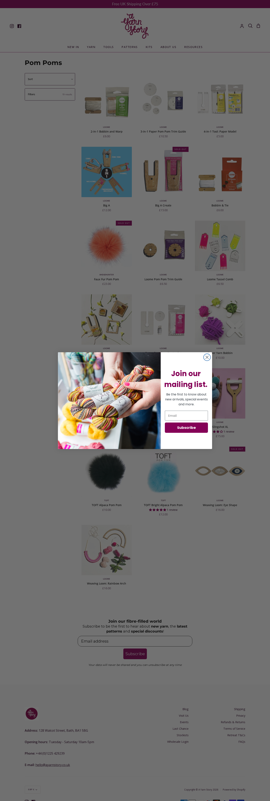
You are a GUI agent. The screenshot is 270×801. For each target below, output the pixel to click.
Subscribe (186, 427)
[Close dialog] (207, 357)
